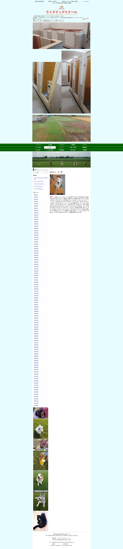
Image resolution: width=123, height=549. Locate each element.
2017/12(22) (36, 374)
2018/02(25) (36, 369)
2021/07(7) (36, 277)
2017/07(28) (36, 385)
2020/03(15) (36, 313)
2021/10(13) (36, 270)
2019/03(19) (36, 340)
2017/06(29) (36, 387)
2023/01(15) (36, 237)
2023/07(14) (36, 223)
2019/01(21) (36, 344)
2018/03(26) (36, 367)
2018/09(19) (36, 353)
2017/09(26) (36, 380)
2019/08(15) (36, 329)
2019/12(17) (36, 320)
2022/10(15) (36, 244)
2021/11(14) (36, 268)
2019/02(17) (36, 342)
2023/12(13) (36, 212)
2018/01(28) (36, 371)
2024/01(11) (36, 210)
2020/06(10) (36, 306)
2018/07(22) (36, 358)
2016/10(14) (36, 405)
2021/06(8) (36, 279)
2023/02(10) (36, 235)
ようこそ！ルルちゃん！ (38, 186)
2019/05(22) (36, 335)
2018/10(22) (36, 351)
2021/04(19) (36, 284)
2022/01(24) (36, 264)
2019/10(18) (36, 324)
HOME (53, 543)
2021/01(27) (36, 291)
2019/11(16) (36, 322)
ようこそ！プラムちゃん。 (39, 181)
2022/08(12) (36, 248)
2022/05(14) (36, 255)
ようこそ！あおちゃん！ (38, 188)
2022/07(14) (36, 250)
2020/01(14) (36, 317)
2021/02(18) (36, 288)
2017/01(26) (36, 398)
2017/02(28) (36, 396)
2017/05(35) (36, 389)
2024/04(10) (36, 203)
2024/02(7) (36, 208)
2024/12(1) (36, 194)
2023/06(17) (36, 226)
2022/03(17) (36, 259)
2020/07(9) (36, 304)
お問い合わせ (65, 543)
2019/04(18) (36, 338)
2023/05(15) (36, 228)
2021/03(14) (36, 286)
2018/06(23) (36, 360)
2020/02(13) (36, 315)
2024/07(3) (36, 199)
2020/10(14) (36, 297)
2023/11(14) (36, 214)
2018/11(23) (36, 349)
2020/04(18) (36, 311)
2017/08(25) (36, 382)
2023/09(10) (36, 219)
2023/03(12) (36, 232)
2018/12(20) (36, 347)
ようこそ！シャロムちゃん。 (39, 183)
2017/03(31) (36, 394)
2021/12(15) (36, 266)
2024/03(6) (36, 205)
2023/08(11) (36, 221)
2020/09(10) (36, 300)
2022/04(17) (36, 257)
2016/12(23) (36, 400)
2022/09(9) (36, 246)
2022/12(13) (36, 239)
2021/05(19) (36, 282)
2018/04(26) (36, 365)
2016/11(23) (36, 403)
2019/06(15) (36, 333)
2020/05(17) (36, 309)
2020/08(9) (36, 302)
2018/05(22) (36, 362)
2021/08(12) (36, 275)
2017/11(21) (36, 376)
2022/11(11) (36, 241)
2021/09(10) (36, 273)
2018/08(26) (36, 356)
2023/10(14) (36, 217)
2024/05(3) (36, 201)
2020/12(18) (36, 293)
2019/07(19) (36, 331)
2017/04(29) (36, 391)
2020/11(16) (36, 295)
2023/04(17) (36, 230)
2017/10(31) (36, 378)
